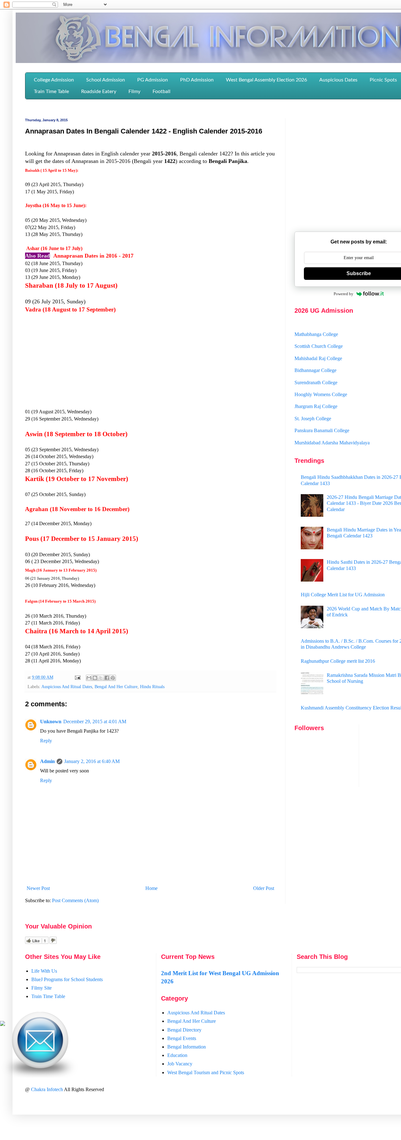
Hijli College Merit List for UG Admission (343, 594)
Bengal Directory (184, 1030)
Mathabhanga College (316, 324)
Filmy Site (41, 988)
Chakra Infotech (47, 1089)
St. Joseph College (312, 408)
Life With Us (44, 971)
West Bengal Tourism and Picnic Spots (205, 1072)
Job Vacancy (179, 1063)
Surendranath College (315, 372)
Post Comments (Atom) (75, 900)
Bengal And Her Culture (116, 686)
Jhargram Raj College (315, 396)
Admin (47, 761)
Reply (46, 740)
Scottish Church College (318, 336)
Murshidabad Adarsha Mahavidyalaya (332, 432)
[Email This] (89, 678)
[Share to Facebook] (107, 678)
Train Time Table (48, 996)
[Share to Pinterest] (113, 678)
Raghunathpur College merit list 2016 (338, 661)
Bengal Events (181, 1038)
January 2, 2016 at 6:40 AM (92, 761)
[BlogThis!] (95, 678)
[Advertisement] (150, 364)
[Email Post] (77, 677)
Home (151, 888)
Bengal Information (186, 1046)
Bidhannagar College (315, 360)
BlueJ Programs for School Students (67, 979)
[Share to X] (101, 678)
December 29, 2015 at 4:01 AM (94, 721)
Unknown (50, 721)
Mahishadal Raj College (318, 348)
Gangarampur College (316, 444)
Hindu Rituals (152, 686)
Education (177, 1055)
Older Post (263, 888)
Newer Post (38, 888)
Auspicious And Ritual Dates (66, 686)
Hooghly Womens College (320, 384)
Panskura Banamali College (321, 420)
